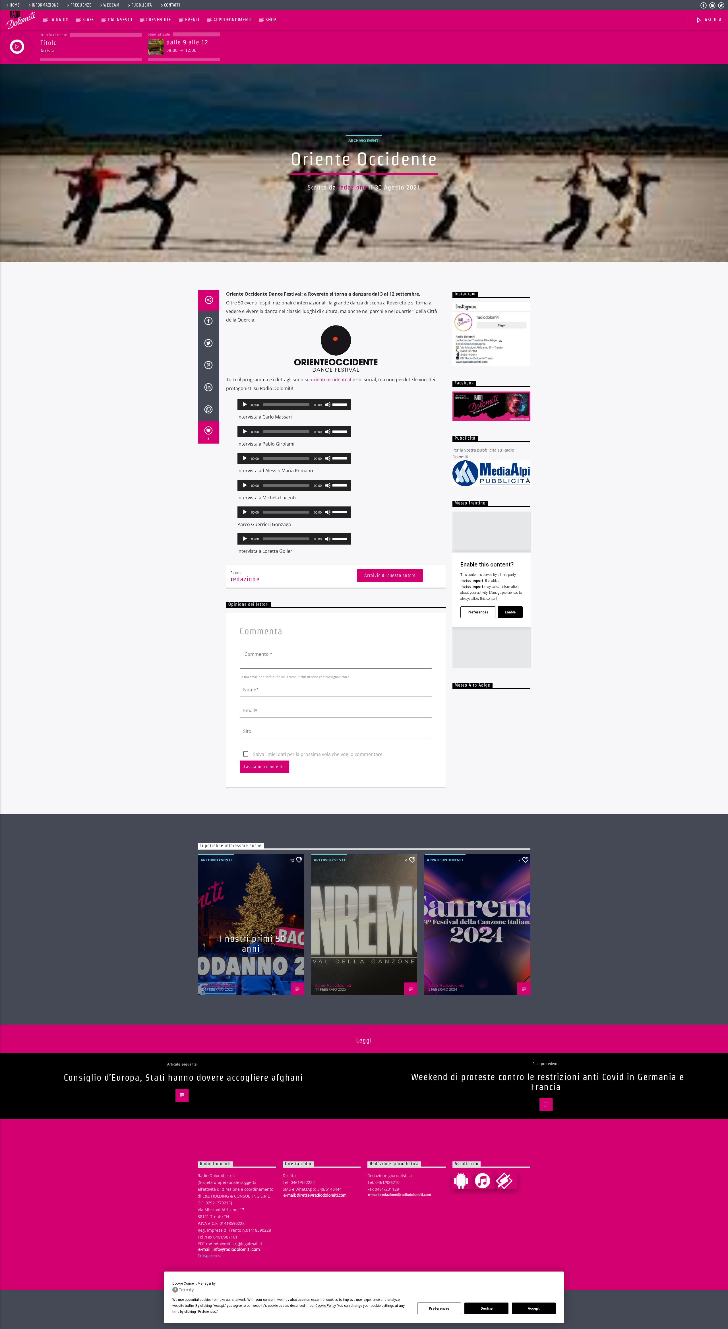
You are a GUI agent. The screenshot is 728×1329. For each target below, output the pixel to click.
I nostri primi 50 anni (252, 943)
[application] (294, 404)
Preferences (439, 1309)
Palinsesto (120, 19)
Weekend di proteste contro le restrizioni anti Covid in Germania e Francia (547, 1082)
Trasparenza (210, 1255)
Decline (487, 1309)
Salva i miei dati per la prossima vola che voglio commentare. (318, 754)
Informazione (45, 5)
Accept (534, 1309)
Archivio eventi (364, 140)
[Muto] (328, 404)
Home (15, 5)
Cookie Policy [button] (325, 1306)
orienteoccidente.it (330, 379)
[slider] (340, 404)
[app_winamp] (506, 1180)
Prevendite (158, 19)
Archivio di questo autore (390, 575)
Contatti (172, 5)
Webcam (111, 5)
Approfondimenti (232, 19)
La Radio (58, 19)
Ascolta (712, 19)
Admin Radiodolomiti (220, 985)
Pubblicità (141, 5)
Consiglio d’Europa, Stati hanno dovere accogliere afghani (183, 1077)
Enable (510, 612)
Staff (88, 19)
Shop (271, 19)
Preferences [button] (207, 1312)
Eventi (192, 19)
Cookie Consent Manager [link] (191, 1283)
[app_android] (463, 1180)
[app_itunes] (485, 1180)
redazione (352, 187)
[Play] (245, 404)
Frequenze (81, 5)
